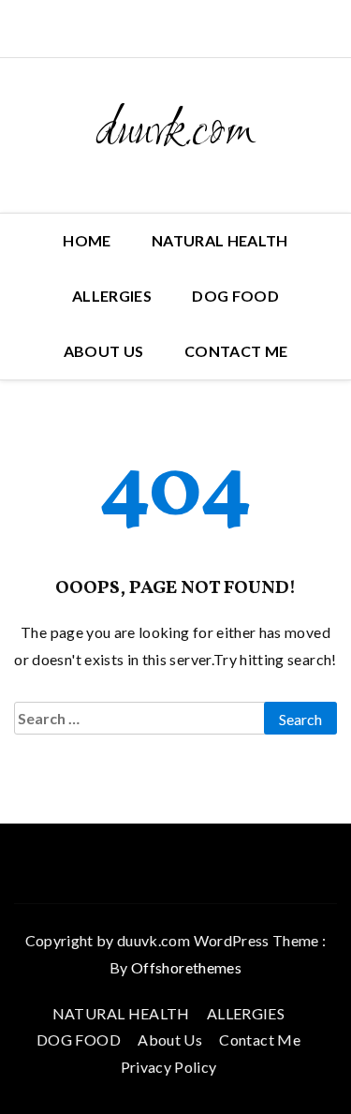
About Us (104, 351)
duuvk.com (175, 133)
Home (86, 240)
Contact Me (236, 351)
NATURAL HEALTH (220, 240)
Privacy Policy (169, 1067)
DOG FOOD (235, 295)
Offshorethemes (186, 967)
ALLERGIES (112, 295)
